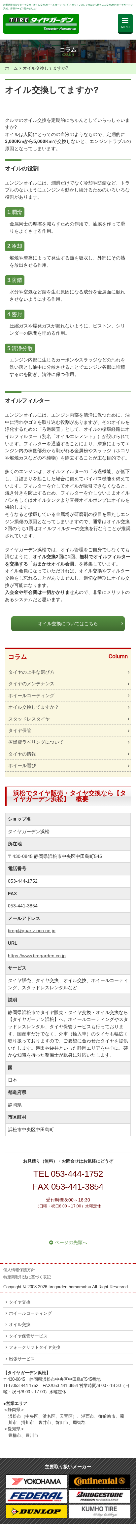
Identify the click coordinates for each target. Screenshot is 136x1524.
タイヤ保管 (19, 730)
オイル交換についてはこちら (68, 623)
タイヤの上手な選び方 (31, 672)
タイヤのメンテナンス (31, 683)
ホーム (11, 68)
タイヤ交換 (19, 1302)
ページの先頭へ (71, 1242)
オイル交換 (19, 1324)
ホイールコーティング (31, 695)
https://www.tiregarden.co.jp (37, 955)
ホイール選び (22, 765)
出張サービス (22, 1358)
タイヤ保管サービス (28, 1336)
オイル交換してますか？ (33, 707)
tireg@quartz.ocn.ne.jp (31, 930)
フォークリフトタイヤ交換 (34, 1347)
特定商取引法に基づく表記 (27, 1277)
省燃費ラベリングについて (36, 742)
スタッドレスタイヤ (29, 719)
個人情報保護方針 (19, 1270)
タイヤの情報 (22, 754)
